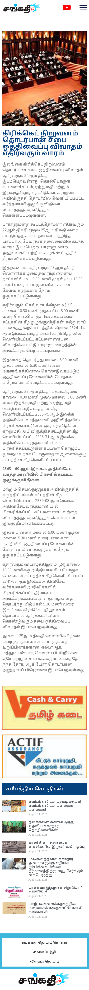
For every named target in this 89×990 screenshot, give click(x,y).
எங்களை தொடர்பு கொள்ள (44, 943)
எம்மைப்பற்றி (44, 952)
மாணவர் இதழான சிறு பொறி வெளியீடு (56, 890)
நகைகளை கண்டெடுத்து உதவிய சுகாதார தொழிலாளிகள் (51, 826)
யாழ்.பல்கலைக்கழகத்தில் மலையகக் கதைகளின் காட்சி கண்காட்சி (55, 908)
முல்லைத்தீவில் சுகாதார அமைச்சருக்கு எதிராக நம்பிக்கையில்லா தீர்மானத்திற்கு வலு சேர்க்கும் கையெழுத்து (55, 867)
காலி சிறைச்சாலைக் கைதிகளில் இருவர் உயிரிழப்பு (56, 845)
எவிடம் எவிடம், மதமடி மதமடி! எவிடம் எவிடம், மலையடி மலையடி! (54, 806)
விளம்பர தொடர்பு (44, 962)
